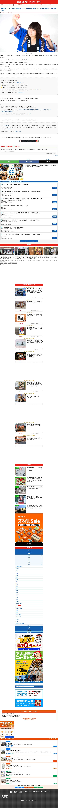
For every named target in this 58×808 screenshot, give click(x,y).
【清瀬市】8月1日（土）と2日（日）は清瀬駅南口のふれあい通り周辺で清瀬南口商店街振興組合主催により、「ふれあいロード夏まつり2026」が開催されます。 (34, 291)
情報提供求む (22, 791)
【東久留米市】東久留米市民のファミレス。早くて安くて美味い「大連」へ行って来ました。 (34, 396)
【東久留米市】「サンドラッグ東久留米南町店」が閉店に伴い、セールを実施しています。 (34, 316)
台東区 (17, 579)
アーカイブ (55, 4)
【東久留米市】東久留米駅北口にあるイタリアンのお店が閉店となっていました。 (34, 425)
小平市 (17, 610)
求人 (15, 4)
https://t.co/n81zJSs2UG (24, 109)
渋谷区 (17, 592)
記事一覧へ (29, 159)
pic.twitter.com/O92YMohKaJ (35, 89)
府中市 (17, 612)
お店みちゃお (32, 4)
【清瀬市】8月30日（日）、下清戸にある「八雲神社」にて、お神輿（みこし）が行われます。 (34, 469)
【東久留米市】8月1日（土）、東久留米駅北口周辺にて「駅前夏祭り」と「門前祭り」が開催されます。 (34, 328)
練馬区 (17, 586)
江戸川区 (17, 568)
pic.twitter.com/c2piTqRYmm (6, 111)
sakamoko (6, 264)
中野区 (17, 588)
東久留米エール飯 (14, 262)
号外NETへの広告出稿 (30, 791)
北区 (16, 581)
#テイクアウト (44, 109)
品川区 (17, 597)
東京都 (10, 12)
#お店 (39, 109)
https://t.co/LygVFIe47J (7, 128)
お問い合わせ (37, 791)
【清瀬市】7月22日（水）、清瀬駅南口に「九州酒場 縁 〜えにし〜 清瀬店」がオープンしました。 (34, 438)
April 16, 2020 (18, 131)
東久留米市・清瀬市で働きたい (7, 181)
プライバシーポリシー (46, 791)
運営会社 (16, 791)
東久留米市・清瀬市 (35, 2)
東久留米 (9, 262)
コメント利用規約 (55, 155)
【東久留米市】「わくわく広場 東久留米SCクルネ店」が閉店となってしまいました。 (34, 303)
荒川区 (17, 577)
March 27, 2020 (21, 92)
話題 (41, 4)
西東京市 (17, 601)
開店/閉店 (20, 4)
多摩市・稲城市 (18, 616)
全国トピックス (4, 4)
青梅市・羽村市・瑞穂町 (20, 623)
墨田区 (17, 573)
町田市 (17, 621)
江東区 (17, 570)
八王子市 (17, 619)
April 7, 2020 (28, 113)
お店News (25, 4)
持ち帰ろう (5, 262)
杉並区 (17, 590)
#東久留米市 (35, 109)
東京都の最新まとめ (19, 566)
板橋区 (17, 584)
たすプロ (1, 262)
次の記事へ (47, 159)
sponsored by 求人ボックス (18, 181)
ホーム (12, 791)
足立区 (17, 575)
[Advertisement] (29, 275)
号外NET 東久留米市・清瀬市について (18, 792)
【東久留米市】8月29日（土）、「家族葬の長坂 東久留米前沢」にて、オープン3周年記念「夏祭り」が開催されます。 (34, 506)
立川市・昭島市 (18, 614)
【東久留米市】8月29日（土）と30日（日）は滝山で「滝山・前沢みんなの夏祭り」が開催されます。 (34, 497)
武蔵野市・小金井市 (19, 603)
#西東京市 (31, 109)
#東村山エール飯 (20, 82)
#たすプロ (49, 109)
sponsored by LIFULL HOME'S (50, 738)
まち (37, 4)
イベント (45, 4)
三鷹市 (18, 605)
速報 (50, 4)
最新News (10, 4)
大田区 (17, 599)
